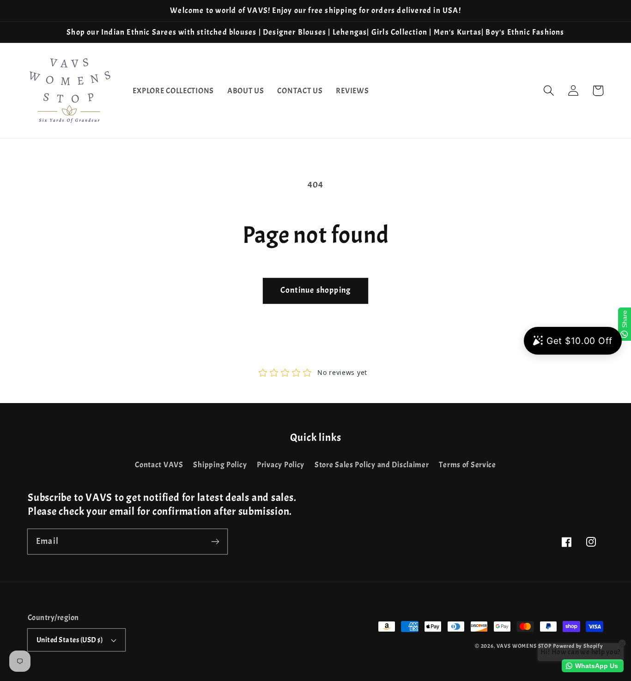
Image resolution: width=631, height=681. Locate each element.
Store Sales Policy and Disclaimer (372, 465)
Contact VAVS (159, 465)
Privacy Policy (280, 465)
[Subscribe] (215, 541)
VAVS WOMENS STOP (524, 646)
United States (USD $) (69, 640)
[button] (549, 90)
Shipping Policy (220, 465)
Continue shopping (315, 290)
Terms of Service (467, 465)
